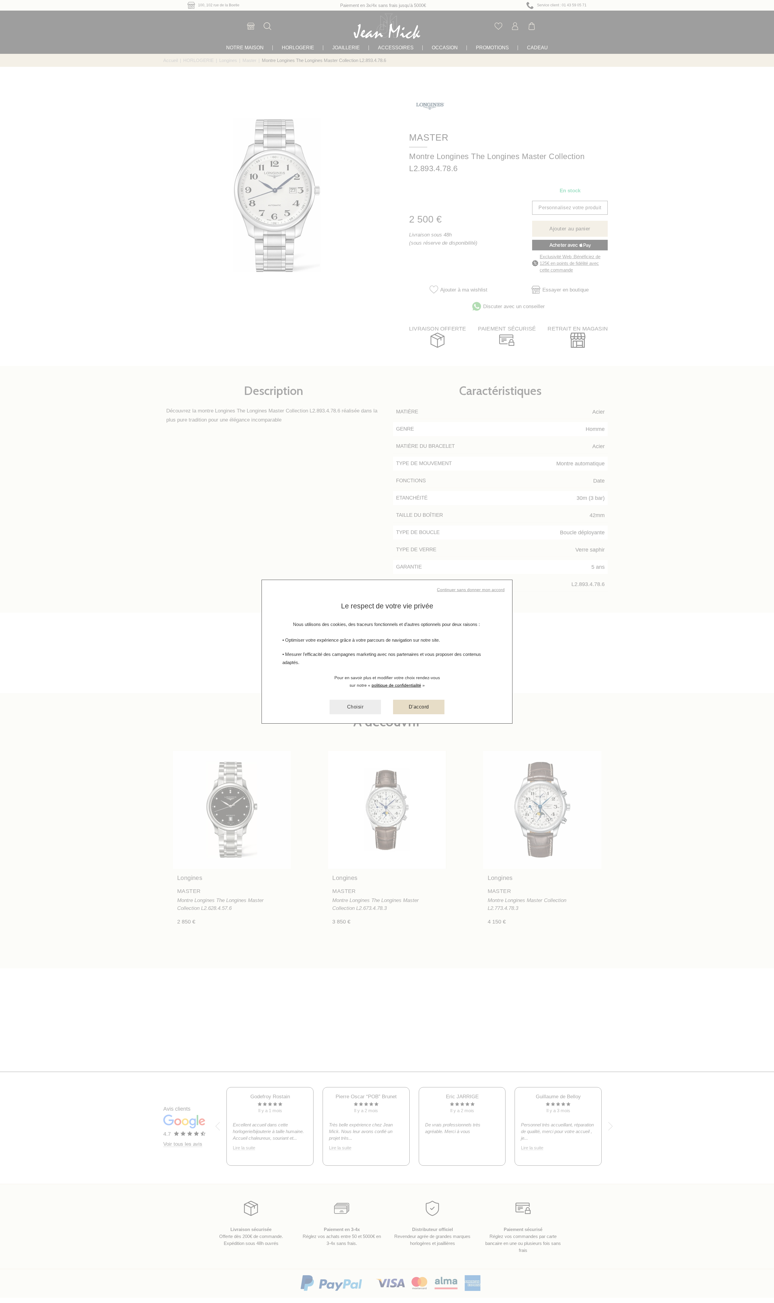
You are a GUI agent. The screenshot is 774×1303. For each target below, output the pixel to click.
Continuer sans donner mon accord (471, 589)
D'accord (419, 706)
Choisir (355, 706)
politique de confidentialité (396, 685)
